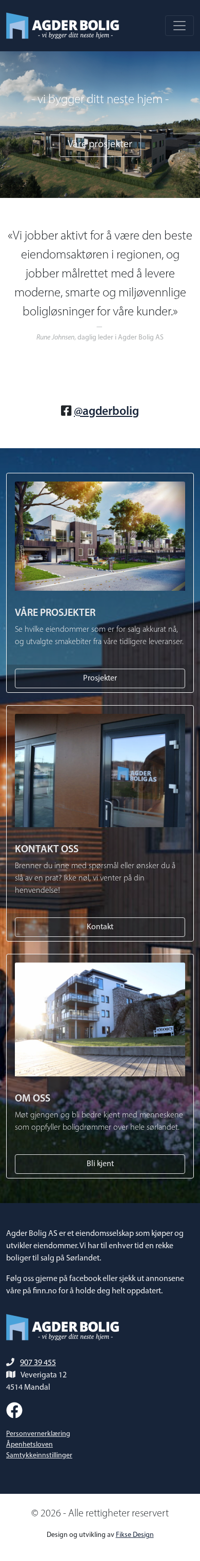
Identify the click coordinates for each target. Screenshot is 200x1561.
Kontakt (100, 927)
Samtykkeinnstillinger (39, 1455)
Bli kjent (100, 1164)
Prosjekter (100, 678)
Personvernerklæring (38, 1434)
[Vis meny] (179, 25)
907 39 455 (38, 1363)
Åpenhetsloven (29, 1445)
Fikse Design (135, 1535)
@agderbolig (106, 412)
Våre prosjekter (100, 144)
